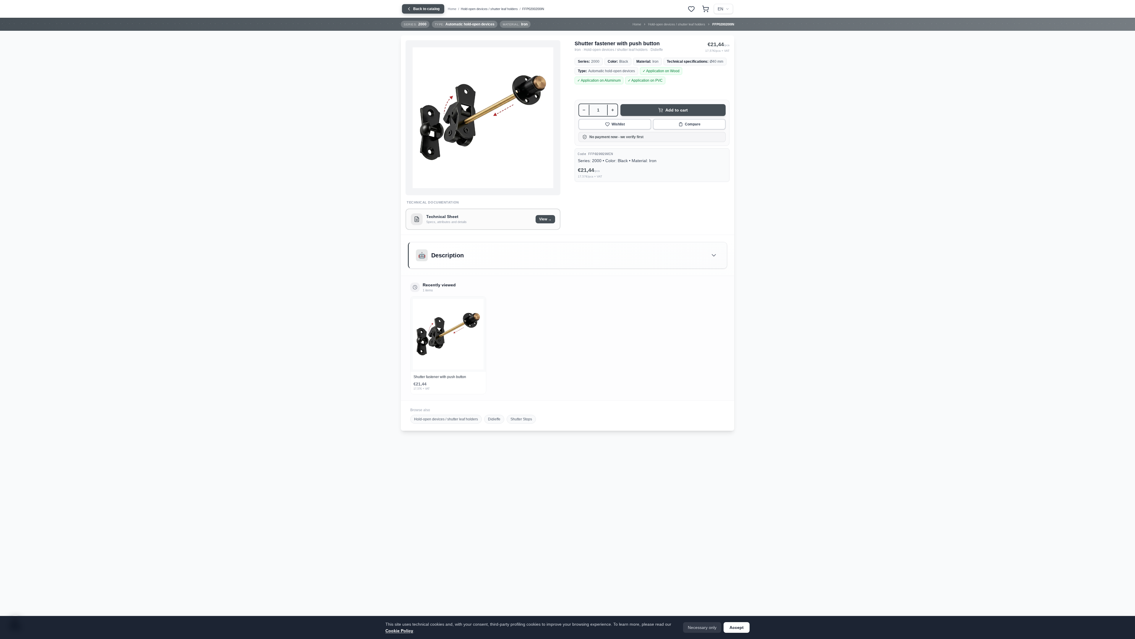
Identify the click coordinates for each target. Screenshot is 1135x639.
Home (452, 9)
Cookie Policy (399, 630)
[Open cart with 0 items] (705, 9)
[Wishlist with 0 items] (691, 9)
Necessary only (702, 627)
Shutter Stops (521, 419)
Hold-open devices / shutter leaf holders (489, 9)
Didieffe (494, 419)
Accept (736, 627)
